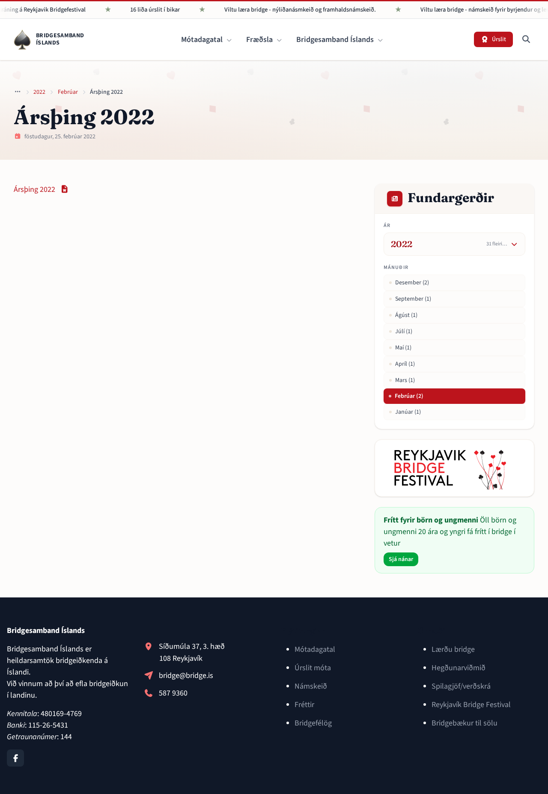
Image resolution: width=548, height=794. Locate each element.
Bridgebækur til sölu (464, 723)
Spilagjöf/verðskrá (461, 686)
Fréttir (304, 704)
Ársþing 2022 (41, 189)
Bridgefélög (313, 723)
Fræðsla (260, 39)
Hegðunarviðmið (458, 668)
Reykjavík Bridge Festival (471, 704)
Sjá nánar (401, 559)
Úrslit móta (313, 668)
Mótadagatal (202, 39)
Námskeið (311, 686)
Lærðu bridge (453, 649)
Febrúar (68, 92)
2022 (39, 92)
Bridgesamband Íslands (335, 39)
